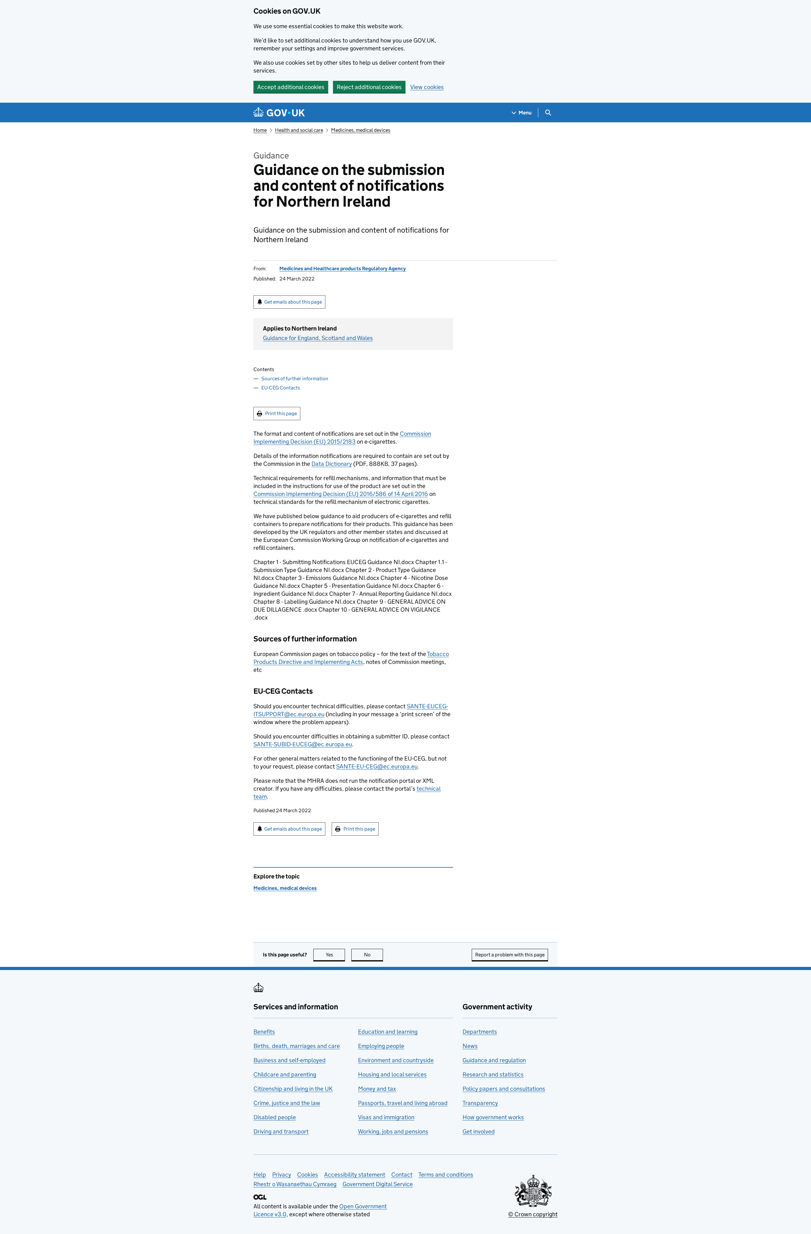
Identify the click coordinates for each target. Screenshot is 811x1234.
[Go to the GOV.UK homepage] (279, 113)
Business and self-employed (289, 1060)
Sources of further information (294, 379)
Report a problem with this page (510, 955)
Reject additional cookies (369, 87)
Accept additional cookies (290, 87)
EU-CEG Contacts (280, 388)
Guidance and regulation (494, 1060)
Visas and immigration (386, 1117)
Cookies (307, 1174)
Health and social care (299, 130)
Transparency (480, 1103)
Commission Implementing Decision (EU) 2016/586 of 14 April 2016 (340, 494)
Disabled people (274, 1117)
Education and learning (388, 1031)
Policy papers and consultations (504, 1088)
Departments (480, 1031)
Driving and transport (281, 1131)
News (470, 1046)
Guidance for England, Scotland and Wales (318, 338)
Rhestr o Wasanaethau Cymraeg (294, 1184)
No (373, 955)
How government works (493, 1117)
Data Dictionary (331, 463)
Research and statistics (493, 1074)
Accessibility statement (354, 1174)
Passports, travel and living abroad (403, 1103)
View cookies (427, 87)
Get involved (479, 1131)
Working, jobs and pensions (393, 1131)
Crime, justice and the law (286, 1103)
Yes (335, 955)
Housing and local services (392, 1074)
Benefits (264, 1031)
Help (259, 1174)
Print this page (281, 413)
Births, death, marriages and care (296, 1046)
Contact (401, 1174)
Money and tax (377, 1088)
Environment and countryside (396, 1060)
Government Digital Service (377, 1184)
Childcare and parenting (284, 1074)
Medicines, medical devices (360, 130)
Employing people (381, 1046)
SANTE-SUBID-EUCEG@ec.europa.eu (302, 744)
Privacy (281, 1174)
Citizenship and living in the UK (293, 1088)
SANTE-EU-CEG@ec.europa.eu (377, 766)
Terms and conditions (445, 1174)
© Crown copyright (533, 1214)
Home (260, 130)
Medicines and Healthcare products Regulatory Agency (342, 269)
